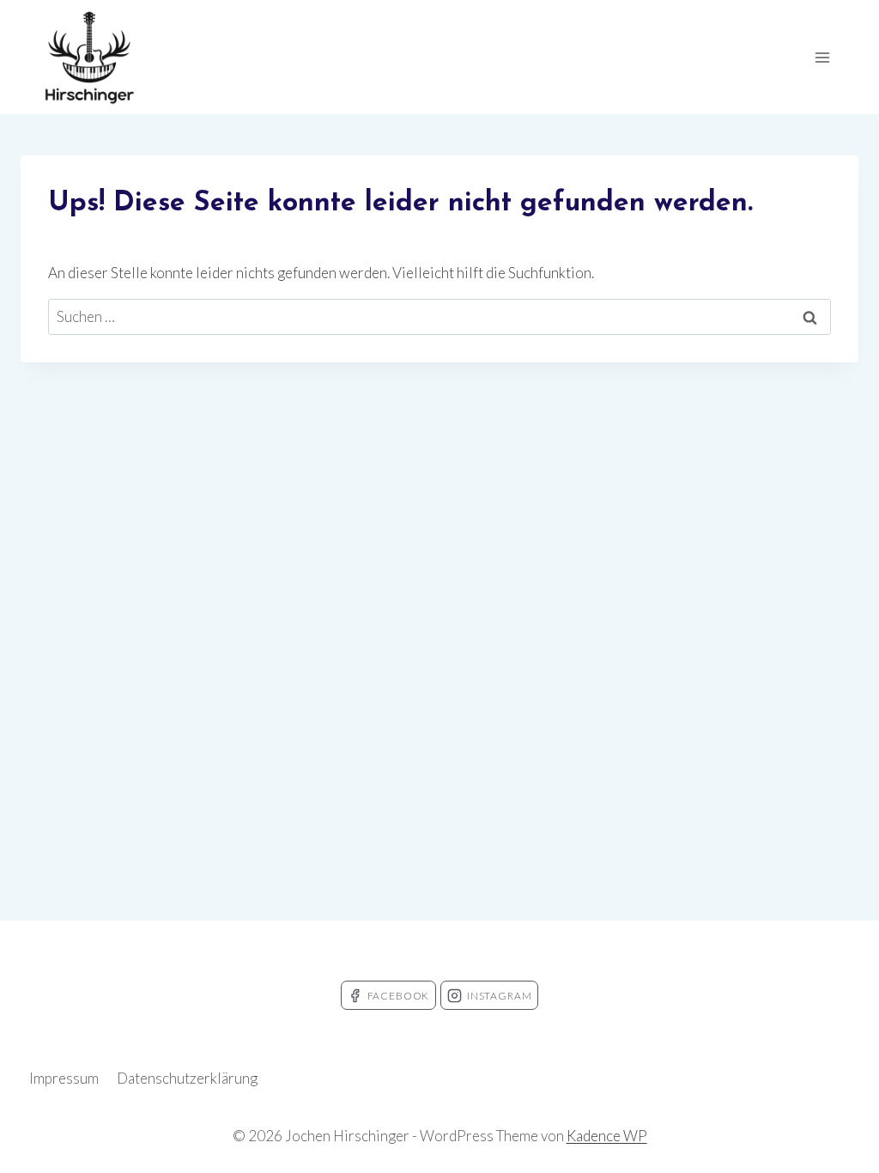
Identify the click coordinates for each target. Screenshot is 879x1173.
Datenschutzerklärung (187, 1078)
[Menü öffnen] (822, 57)
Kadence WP (607, 1136)
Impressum (64, 1078)
